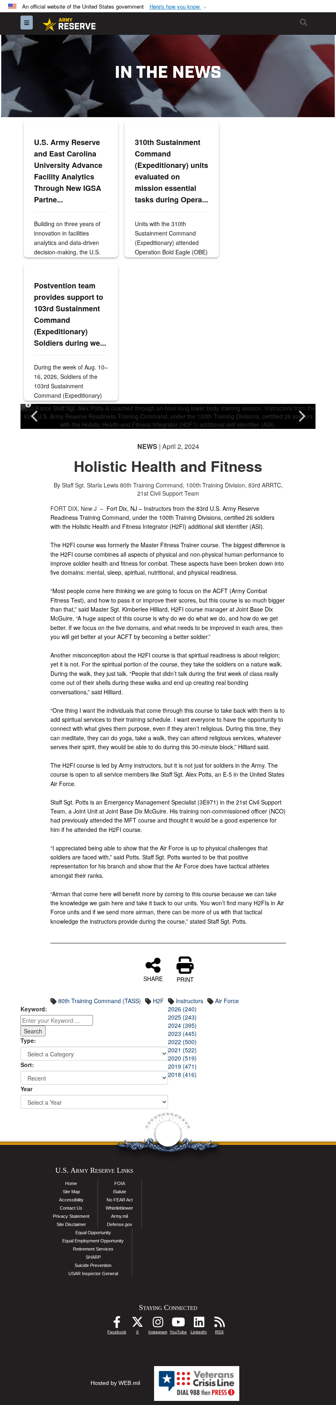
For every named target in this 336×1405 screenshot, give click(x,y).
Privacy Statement (71, 1216)
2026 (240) (182, 1009)
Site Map (71, 1191)
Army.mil (119, 1216)
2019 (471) (182, 1066)
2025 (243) (182, 1017)
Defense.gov (119, 1224)
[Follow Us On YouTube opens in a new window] (178, 1324)
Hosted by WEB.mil (115, 1383)
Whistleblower (119, 1208)
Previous (35, 416)
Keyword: (33, 1009)
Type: (28, 1040)
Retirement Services (93, 1248)
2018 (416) (182, 1074)
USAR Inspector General (93, 1273)
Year (26, 1089)
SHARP (93, 1257)
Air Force (227, 1001)
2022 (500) (182, 1042)
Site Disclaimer (71, 1224)
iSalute (119, 1191)
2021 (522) (182, 1050)
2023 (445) (182, 1033)
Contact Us (71, 1208)
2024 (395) (182, 1025)
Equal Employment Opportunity (93, 1240)
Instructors (189, 1001)
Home (71, 1183)
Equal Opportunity (93, 1232)
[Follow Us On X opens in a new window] (137, 1324)
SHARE (153, 978)
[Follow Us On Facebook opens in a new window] (117, 1324)
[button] (179, 6)
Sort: (27, 1065)
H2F (158, 1001)
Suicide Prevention (93, 1265)
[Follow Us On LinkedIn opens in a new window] (198, 1324)
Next (301, 416)
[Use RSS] (219, 1324)
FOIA (119, 1183)
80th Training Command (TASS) (99, 1001)
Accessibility (71, 1199)
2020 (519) (182, 1058)
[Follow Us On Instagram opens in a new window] (158, 1324)
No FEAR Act (120, 1199)
